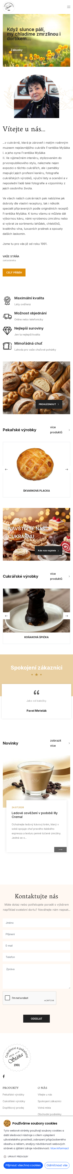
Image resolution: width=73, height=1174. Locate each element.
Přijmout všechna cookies (23, 1165)
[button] (52, 57)
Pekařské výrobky (13, 1094)
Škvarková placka (36, 491)
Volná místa (44, 1107)
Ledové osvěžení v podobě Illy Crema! (35, 815)
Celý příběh (14, 272)
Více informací (59, 1148)
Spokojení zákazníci (49, 1101)
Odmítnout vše (57, 1165)
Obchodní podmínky (49, 1114)
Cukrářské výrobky (14, 1101)
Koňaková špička (36, 637)
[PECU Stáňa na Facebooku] (4, 1076)
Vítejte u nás (45, 1094)
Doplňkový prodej (13, 1107)
